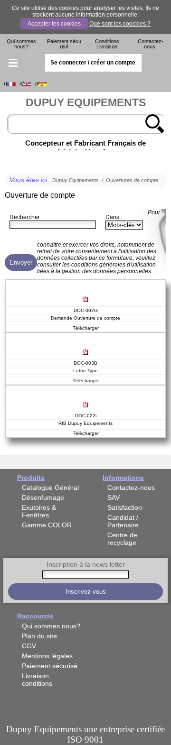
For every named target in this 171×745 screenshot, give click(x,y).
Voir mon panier (158, 63)
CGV (29, 646)
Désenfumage (43, 497)
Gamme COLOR (47, 525)
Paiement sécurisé (64, 43)
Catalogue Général (50, 487)
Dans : (113, 217)
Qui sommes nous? (21, 43)
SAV (113, 497)
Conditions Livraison (107, 43)
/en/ (21, 83)
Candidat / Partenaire (123, 521)
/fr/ (5, 83)
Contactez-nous (150, 43)
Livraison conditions (37, 679)
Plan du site (39, 636)
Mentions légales (47, 656)
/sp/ (37, 83)
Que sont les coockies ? (120, 23)
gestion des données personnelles (106, 271)
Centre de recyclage (122, 538)
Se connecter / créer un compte (92, 62)
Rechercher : (26, 217)
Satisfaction (124, 507)
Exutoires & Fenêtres (39, 511)
